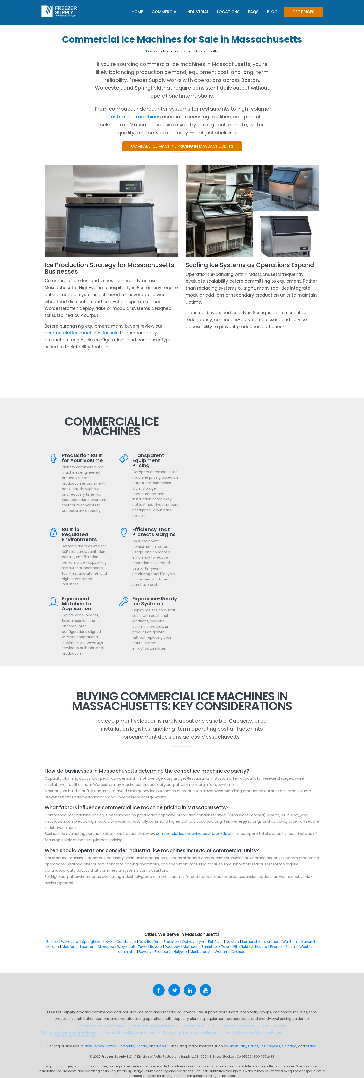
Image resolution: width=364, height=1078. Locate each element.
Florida (141, 1046)
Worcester (70, 941)
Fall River (215, 941)
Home (137, 12)
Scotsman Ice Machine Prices (190, 1032)
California (126, 1046)
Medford (69, 946)
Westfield (307, 946)
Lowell (108, 941)
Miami (311, 1046)
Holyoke (180, 951)
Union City (237, 1046)
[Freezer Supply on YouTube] (205, 990)
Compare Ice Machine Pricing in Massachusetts (182, 146)
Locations (228, 12)
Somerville (251, 941)
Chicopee (105, 946)
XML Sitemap (274, 1026)
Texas (111, 1046)
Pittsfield (240, 946)
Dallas (253, 1046)
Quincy (188, 941)
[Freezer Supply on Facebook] (159, 990)
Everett (276, 946)
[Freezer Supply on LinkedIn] (190, 990)
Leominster (126, 951)
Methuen (191, 946)
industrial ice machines (132, 116)
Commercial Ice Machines (102, 1026)
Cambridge (126, 941)
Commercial (165, 12)
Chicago (289, 1046)
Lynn (201, 941)
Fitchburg (162, 951)
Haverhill (308, 941)
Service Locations (239, 1026)
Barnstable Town (216, 946)
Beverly (145, 951)
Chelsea (238, 951)
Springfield (91, 941)
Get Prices (303, 12)
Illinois (161, 1046)
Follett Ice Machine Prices (72, 1036)
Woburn (221, 951)
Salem (291, 946)
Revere (156, 946)
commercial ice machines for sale (82, 333)
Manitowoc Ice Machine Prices (68, 1032)
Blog (272, 12)
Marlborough (201, 951)
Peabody (172, 946)
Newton (232, 941)
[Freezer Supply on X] (174, 990)
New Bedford (150, 941)
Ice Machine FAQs (199, 1026)
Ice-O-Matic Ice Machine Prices (253, 1032)
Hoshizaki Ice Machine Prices (129, 1032)
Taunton (86, 946)
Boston (52, 941)
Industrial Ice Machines (154, 1026)
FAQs (253, 12)
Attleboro (259, 946)
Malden (52, 946)
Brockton (171, 941)
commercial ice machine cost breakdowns (195, 833)
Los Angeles (270, 1046)
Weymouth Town (132, 946)
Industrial (197, 12)
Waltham (290, 941)
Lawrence (271, 941)
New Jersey (94, 1046)
